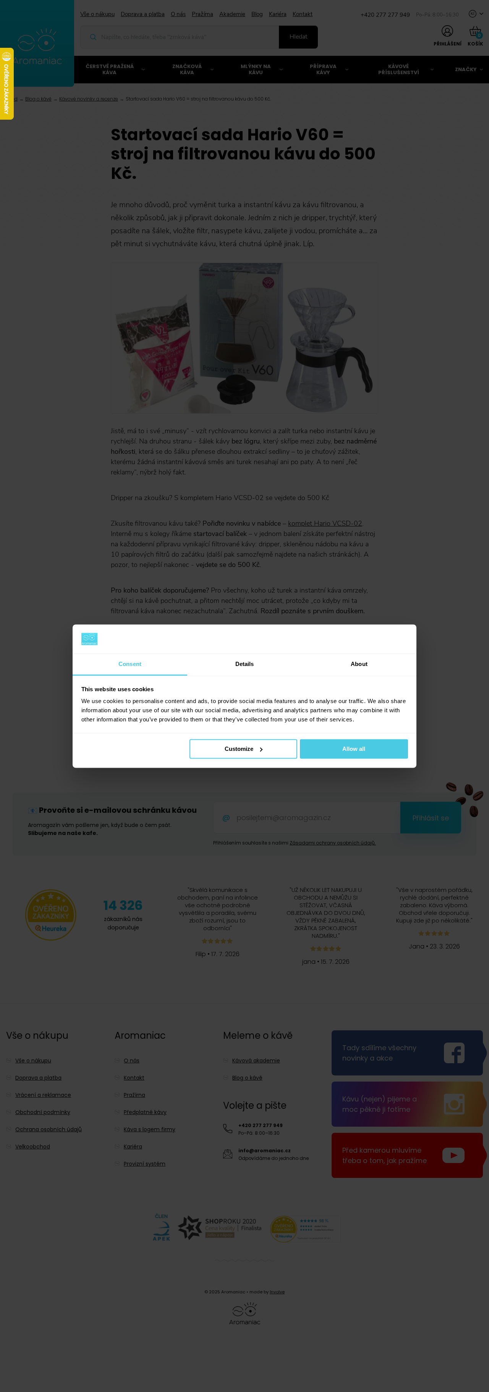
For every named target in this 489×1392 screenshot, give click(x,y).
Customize (239, 749)
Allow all (353, 749)
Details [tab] (244, 664)
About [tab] (359, 664)
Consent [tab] (129, 664)
